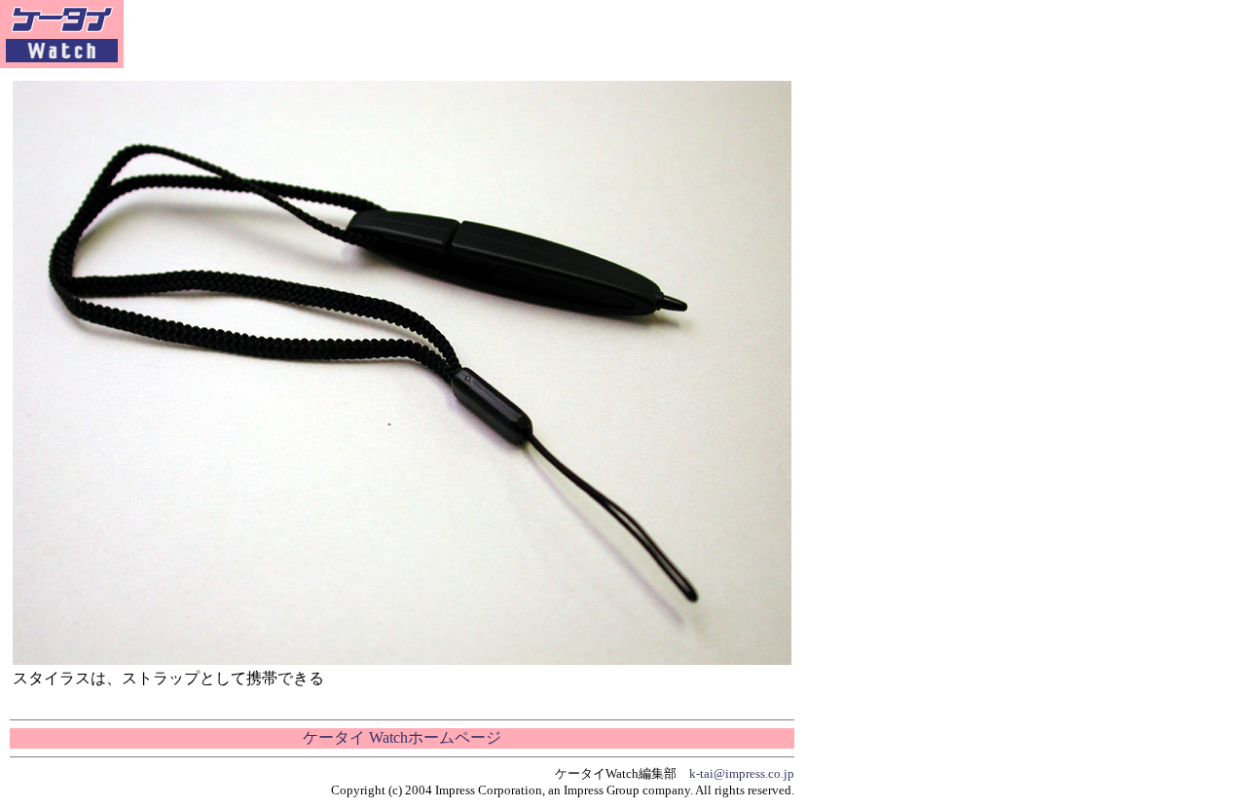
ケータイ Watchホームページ (402, 737)
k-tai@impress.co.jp (741, 773)
